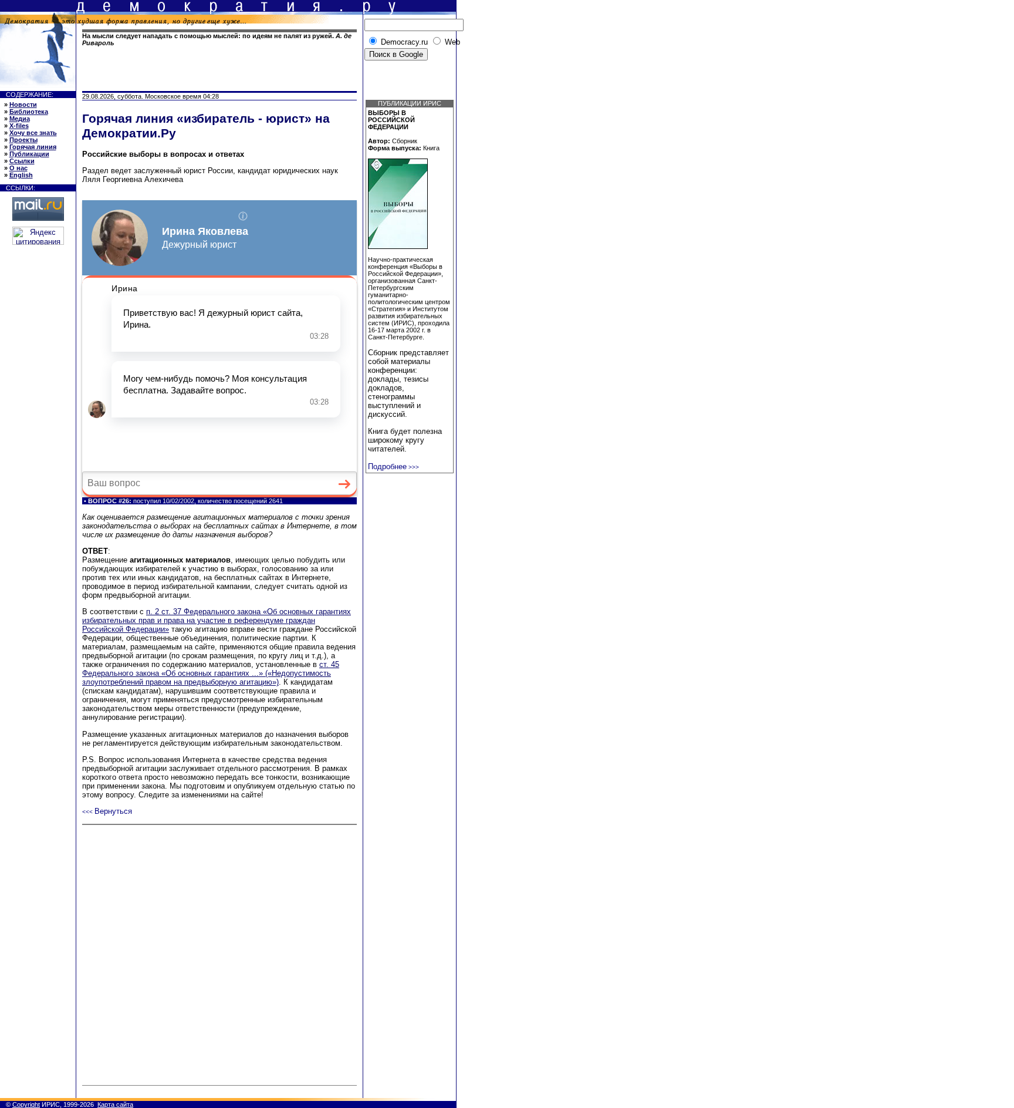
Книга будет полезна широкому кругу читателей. (405, 440)
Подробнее (393, 466)
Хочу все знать (33, 132)
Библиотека (28, 111)
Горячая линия (32, 146)
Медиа (19, 118)
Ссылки (22, 160)
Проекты (23, 139)
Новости (23, 104)
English (21, 175)
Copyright (26, 1104)
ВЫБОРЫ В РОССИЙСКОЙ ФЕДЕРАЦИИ (391, 119)
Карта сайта (115, 1104)
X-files (19, 125)
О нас (18, 167)
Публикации (29, 153)
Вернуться (107, 811)
